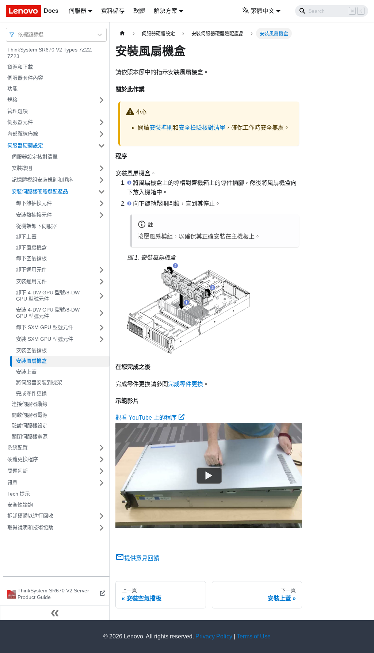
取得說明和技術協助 (30, 527)
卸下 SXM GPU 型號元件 (44, 327)
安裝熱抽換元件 (34, 215)
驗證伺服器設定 (29, 425)
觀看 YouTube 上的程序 (146, 418)
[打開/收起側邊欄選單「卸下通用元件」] (102, 270)
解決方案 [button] (165, 11)
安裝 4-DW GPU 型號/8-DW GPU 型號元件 (48, 313)
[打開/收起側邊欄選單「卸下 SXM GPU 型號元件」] (102, 327)
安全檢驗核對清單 (202, 128)
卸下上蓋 (26, 237)
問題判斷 (17, 471)
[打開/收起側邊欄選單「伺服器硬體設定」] (102, 146)
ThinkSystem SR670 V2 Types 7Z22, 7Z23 (49, 53)
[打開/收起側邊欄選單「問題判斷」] (102, 471)
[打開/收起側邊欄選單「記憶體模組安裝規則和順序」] (102, 180)
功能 (12, 88)
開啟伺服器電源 (29, 415)
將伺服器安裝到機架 (39, 382)
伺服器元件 (20, 122)
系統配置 (17, 447)
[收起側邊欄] (55, 613)
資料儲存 (113, 11)
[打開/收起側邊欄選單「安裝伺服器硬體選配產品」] (102, 192)
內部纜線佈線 (22, 134)
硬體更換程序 (22, 459)
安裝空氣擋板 (31, 350)
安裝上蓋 (26, 372)
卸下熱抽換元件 (34, 203)
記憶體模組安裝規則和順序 (42, 180)
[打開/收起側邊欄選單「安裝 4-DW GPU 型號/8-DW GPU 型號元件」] (102, 313)
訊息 (12, 482)
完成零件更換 (31, 393)
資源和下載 (20, 67)
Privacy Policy (213, 636)
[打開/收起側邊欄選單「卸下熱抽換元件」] (102, 203)
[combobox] (18, 34)
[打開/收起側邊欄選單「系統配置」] (102, 448)
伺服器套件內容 (25, 78)
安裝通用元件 (31, 281)
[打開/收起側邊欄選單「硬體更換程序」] (102, 459)
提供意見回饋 (141, 558)
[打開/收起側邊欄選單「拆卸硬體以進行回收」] (102, 516)
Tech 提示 (18, 494)
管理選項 (17, 111)
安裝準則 (22, 168)
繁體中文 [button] (262, 11)
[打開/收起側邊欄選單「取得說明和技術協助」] (102, 528)
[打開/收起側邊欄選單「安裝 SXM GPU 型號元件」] (102, 339)
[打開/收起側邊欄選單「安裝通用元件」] (102, 281)
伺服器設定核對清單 (35, 157)
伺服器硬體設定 (25, 145)
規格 (12, 100)
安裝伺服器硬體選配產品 (40, 191)
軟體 (139, 11)
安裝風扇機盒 (31, 361)
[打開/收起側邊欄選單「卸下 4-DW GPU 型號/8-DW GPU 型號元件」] (102, 296)
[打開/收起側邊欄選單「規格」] (102, 100)
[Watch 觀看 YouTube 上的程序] (209, 475)
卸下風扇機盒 (31, 248)
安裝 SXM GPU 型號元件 (44, 339)
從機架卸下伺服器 (36, 226)
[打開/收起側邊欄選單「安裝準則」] (102, 168)
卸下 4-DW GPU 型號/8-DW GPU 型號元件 (48, 296)
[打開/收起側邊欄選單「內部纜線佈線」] (102, 134)
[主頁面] (122, 33)
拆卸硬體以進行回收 (30, 516)
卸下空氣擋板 (31, 258)
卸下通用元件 (31, 269)
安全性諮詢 (20, 505)
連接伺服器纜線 (29, 404)
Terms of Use (254, 636)
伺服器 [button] (77, 11)
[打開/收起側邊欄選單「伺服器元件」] (102, 122)
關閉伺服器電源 (29, 436)
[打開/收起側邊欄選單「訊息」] (102, 483)
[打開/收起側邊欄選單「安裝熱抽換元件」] (102, 215)
